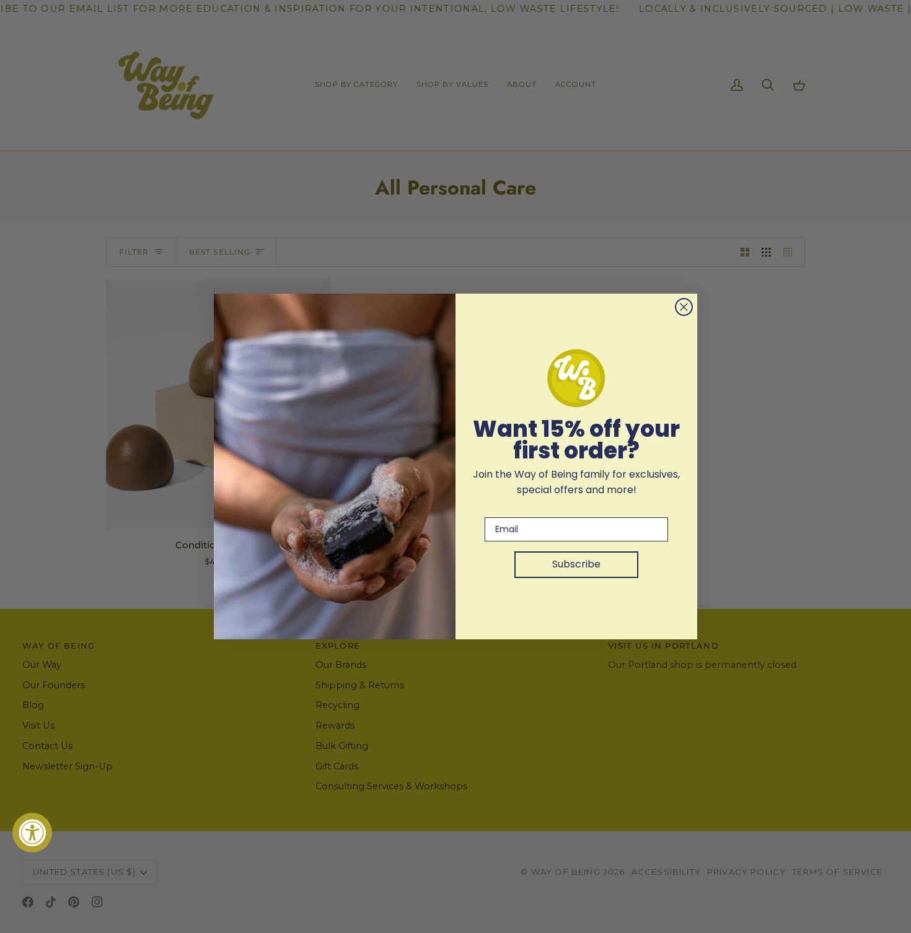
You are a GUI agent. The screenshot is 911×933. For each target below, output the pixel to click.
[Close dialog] (684, 307)
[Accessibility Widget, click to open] (32, 832)
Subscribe (576, 564)
